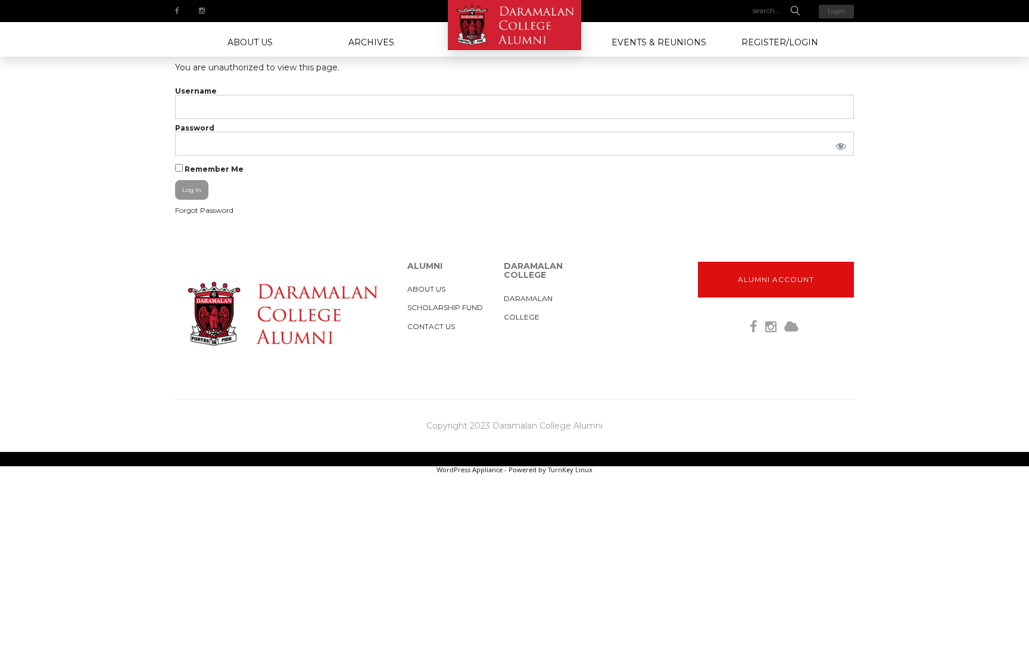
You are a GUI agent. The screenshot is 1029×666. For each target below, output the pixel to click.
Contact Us (431, 326)
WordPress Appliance (469, 469)
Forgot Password (204, 210)
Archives (371, 42)
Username (196, 90)
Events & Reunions (659, 42)
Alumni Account (776, 279)
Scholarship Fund (445, 307)
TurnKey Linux (570, 469)
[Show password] (838, 144)
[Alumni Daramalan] (514, 25)
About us (250, 42)
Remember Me (213, 169)
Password (194, 127)
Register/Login (779, 42)
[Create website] (791, 327)
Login (836, 11)
